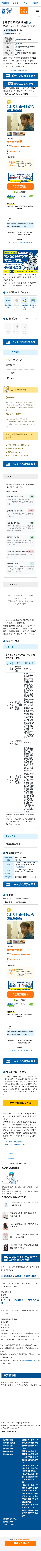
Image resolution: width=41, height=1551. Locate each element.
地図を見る (20, 866)
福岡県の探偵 (8, 1451)
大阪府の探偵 (8, 1449)
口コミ (15, 3)
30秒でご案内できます (20, 186)
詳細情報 (5, 3)
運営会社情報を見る (9, 1431)
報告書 (35, 3)
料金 (25, 3)
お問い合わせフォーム (30, 1360)
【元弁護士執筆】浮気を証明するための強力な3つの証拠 (30, 1468)
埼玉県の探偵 (8, 1446)
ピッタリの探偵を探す (20, 75)
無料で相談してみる (20, 1102)
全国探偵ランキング (30, 1440)
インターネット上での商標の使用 (13, 1142)
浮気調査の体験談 (29, 1451)
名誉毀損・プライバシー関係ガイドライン (15, 1144)
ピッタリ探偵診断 (24, 11)
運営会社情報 (8, 1522)
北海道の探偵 (8, 1454)
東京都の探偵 (8, 1440)
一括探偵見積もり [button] (20, 1543)
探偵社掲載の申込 (10, 1519)
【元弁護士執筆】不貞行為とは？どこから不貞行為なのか (30, 1488)
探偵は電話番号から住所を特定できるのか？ (30, 1513)
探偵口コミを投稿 (21, 84)
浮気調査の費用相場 (30, 1443)
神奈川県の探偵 (9, 1443)
